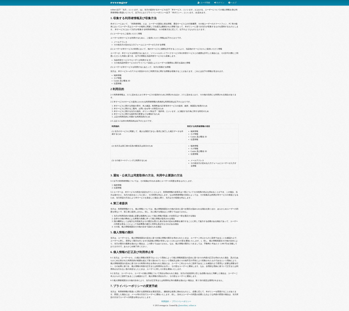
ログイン (220, 3)
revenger (119, 2)
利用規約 (165, 301)
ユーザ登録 (205, 3)
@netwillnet (183, 305)
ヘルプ (233, 3)
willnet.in (192, 305)
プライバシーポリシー (181, 301)
